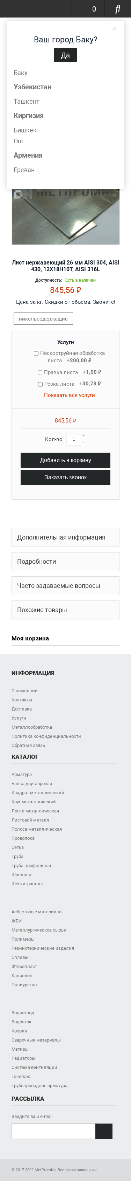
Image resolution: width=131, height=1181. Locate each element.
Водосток (21, 1021)
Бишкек (25, 130)
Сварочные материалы (36, 1040)
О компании (25, 690)
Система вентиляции (34, 1067)
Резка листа (72, 383)
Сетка (18, 847)
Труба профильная (31, 865)
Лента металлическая (35, 811)
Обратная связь (28, 745)
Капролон (22, 975)
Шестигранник (27, 883)
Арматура (22, 774)
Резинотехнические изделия (43, 948)
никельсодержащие (43, 319)
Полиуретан (24, 984)
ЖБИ (17, 921)
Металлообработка (32, 727)
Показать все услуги (69, 395)
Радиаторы (23, 1058)
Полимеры (23, 939)
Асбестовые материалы (37, 911)
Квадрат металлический (38, 792)
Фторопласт (24, 966)
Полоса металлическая (37, 829)
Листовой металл (30, 820)
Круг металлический (34, 801)
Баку (21, 72)
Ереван (24, 169)
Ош (18, 141)
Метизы (20, 1049)
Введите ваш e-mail (32, 1116)
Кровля (19, 1031)
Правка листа (72, 372)
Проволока (23, 838)
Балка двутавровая (32, 783)
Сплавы (20, 957)
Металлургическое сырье (39, 930)
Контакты (22, 700)
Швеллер (21, 874)
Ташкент (26, 101)
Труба (17, 856)
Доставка (22, 709)
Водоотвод (23, 1012)
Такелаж (21, 1076)
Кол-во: (54, 439)
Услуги (65, 342)
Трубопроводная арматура (39, 1085)
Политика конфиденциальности (46, 736)
